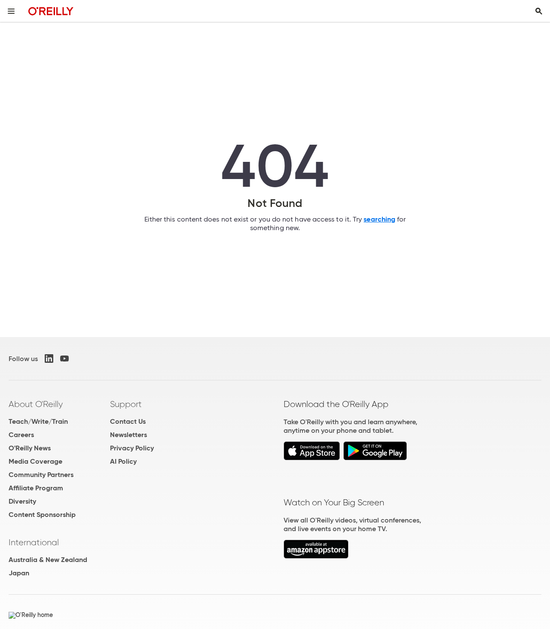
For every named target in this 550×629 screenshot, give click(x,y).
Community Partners (41, 474)
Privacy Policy (132, 448)
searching (379, 219)
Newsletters (128, 434)
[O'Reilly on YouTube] (64, 358)
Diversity (22, 501)
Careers (21, 434)
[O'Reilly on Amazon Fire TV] (316, 556)
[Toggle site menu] (11, 11)
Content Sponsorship (42, 514)
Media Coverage (35, 461)
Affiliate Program (36, 487)
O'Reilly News (30, 448)
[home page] (50, 11)
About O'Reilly (36, 404)
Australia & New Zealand (48, 559)
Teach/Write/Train (38, 421)
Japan (19, 572)
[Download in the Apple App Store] (312, 457)
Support (126, 404)
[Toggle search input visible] (539, 11)
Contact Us (128, 421)
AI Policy (123, 461)
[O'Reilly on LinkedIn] (49, 358)
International (34, 542)
